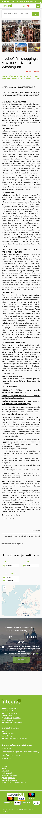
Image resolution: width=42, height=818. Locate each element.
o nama (13, 1)
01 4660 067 (8, 736)
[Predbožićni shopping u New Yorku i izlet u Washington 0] (21, 31)
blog (31, 1)
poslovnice (20, 1)
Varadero (28, 565)
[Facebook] (2, 1)
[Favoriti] (28, 5)
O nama (4, 766)
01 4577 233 (8, 718)
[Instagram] (8, 1)
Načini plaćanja (7, 773)
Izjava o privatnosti (8, 778)
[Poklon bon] (24, 5)
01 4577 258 (9, 720)
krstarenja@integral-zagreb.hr (16, 738)
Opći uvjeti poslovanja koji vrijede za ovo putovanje (22, 536)
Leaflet (38, 615)
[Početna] (8, 5)
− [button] (4, 591)
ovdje (37, 654)
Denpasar (9, 565)
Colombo (9, 577)
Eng (35, 1)
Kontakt (26, 1)
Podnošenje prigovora (9, 780)
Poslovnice (5, 771)
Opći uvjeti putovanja (9, 775)
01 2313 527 (8, 758)
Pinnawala (9, 580)
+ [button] (4, 588)
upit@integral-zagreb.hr (13, 722)
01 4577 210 (16, 718)
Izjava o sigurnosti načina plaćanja (14, 782)
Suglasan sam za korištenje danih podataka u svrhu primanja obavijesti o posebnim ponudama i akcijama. (23, 649)
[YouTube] (5, 1)
